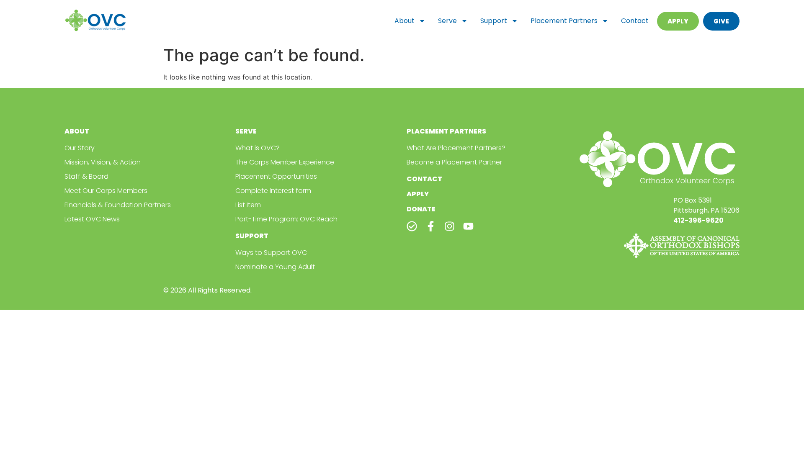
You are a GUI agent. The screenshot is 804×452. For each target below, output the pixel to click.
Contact (635, 21)
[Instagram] (449, 226)
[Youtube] (468, 226)
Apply (418, 194)
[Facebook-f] (430, 226)
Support (493, 21)
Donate (421, 209)
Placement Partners (564, 21)
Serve (447, 21)
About (404, 21)
